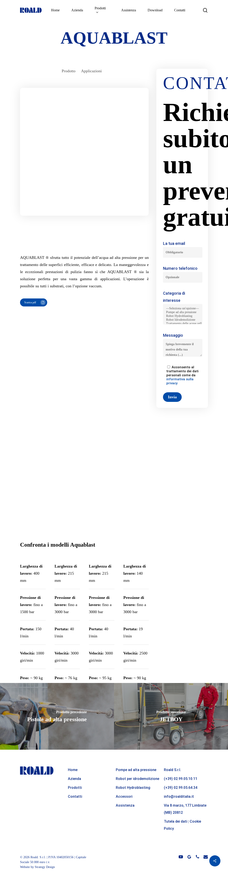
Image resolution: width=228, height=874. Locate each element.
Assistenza (125, 805)
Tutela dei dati (175, 821)
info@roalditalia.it (179, 796)
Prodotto (68, 71)
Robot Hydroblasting (133, 787)
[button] (33, 302)
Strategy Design (45, 867)
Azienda (74, 779)
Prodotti (75, 787)
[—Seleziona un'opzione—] (183, 308)
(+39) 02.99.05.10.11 (180, 779)
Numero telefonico (180, 268)
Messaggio (173, 335)
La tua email (174, 243)
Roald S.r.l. (172, 770)
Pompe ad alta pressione (136, 770)
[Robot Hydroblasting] (183, 316)
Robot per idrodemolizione (137, 779)
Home (72, 770)
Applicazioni (91, 71)
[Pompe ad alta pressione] (183, 312)
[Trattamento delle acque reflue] (183, 324)
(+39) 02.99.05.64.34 (180, 787)
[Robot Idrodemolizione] (183, 320)
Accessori (124, 796)
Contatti (75, 796)
